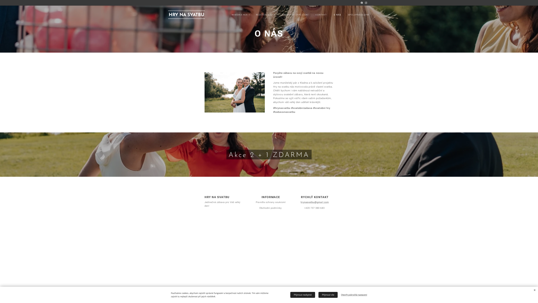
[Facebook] (362, 2)
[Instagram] (366, 2)
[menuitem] (242, 14)
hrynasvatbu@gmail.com (315, 202)
